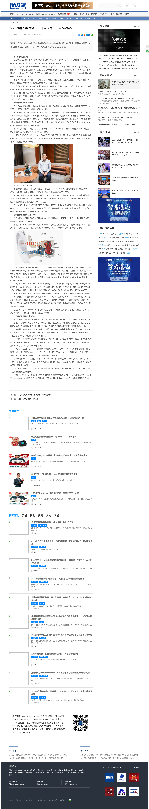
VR (109, 234)
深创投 (97, 758)
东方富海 (107, 755)
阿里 (103, 253)
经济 (107, 249)
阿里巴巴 (108, 253)
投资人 (132, 241)
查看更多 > (137, 767)
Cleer (17, 22)
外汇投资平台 (44, 657)
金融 (88, 14)
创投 (21, 14)
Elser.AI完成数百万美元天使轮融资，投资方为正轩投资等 (117, 62)
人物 (48, 515)
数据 (38, 14)
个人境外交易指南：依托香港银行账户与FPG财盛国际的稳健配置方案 (61, 635)
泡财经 (34, 755)
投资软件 (42, 697)
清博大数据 (52, 758)
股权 (111, 249)
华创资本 (121, 755)
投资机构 (44, 14)
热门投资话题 (107, 228)
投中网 (57, 755)
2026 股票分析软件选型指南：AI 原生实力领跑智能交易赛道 (57, 579)
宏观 (17, 14)
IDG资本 (114, 755)
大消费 (61, 18)
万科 (112, 234)
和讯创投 (12, 758)
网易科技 (24, 758)
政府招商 (62, 14)
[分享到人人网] (89, 35)
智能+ (34, 421)
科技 (82, 14)
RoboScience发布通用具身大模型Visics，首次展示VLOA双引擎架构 (120, 55)
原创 (24, 515)
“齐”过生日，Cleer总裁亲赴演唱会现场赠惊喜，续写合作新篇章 (59, 455)
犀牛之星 (27, 755)
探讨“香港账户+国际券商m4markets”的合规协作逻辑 (54, 654)
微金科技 (88, 18)
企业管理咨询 (42, 525)
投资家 (13, 22)
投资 (40, 515)
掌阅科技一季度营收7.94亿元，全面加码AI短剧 (114, 91)
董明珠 (120, 249)
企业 (117, 237)
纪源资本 (118, 758)
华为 (106, 241)
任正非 (112, 237)
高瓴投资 (91, 758)
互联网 (94, 14)
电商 (137, 245)
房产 (113, 14)
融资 (125, 249)
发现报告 (12, 755)
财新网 (18, 758)
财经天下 (60, 758)
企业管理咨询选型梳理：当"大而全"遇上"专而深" (52, 522)
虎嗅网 (31, 758)
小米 (117, 241)
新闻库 (119, 14)
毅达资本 (104, 758)
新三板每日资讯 (109, 245)
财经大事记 (106, 75)
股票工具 (42, 547)
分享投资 (92, 755)
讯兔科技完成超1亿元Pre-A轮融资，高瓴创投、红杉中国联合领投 (119, 68)
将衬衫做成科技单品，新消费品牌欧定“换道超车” (35, 395)
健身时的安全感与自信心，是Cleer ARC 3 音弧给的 (53, 437)
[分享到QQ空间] (82, 35)
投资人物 (52, 14)
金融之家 (37, 758)
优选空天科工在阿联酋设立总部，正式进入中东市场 (115, 117)
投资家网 (26, 18)
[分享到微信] (92, 35)
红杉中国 (135, 755)
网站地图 (63, 800)
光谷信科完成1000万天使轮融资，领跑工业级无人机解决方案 (118, 58)
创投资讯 (101, 241)
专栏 (56, 515)
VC (106, 234)
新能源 (48, 18)
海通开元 (83, 758)
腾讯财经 (63, 755)
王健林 (133, 245)
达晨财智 (125, 758)
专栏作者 (127, 234)
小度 (39, 421)
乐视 (132, 234)
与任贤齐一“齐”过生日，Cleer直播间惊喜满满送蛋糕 (54, 474)
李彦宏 (118, 245)
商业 (110, 241)
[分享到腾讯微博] (87, 35)
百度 (99, 249)
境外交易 (42, 638)
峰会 (81, 18)
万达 (116, 234)
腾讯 (115, 249)
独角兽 (127, 245)
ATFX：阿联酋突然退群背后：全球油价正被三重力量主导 (117, 99)
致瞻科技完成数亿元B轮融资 (28, 399)
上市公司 (33, 18)
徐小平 (122, 241)
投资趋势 (104, 26)
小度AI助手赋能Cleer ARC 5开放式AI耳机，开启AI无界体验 (57, 418)
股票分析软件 (44, 581)
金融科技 (54, 18)
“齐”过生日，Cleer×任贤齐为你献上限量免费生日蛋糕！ (56, 493)
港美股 (30, 14)
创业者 (132, 237)
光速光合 (132, 758)
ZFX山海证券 (43, 676)
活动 (75, 14)
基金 (114, 241)
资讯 (12, 14)
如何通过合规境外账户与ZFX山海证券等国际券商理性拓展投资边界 (60, 673)
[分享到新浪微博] (84, 35)
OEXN (41, 622)
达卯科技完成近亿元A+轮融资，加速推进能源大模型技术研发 (118, 65)
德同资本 (99, 755)
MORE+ (136, 26)
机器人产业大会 (97, 18)
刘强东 (122, 237)
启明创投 (111, 758)
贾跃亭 (130, 249)
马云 (117, 253)
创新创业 (41, 18)
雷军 (114, 253)
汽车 (107, 14)
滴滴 (122, 245)
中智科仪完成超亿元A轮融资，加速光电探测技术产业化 (116, 125)
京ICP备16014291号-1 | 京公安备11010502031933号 (41, 800)
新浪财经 (51, 755)
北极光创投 (84, 755)
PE (104, 234)
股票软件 (42, 566)
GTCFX (42, 603)
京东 (99, 237)
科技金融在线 (41, 755)
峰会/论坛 (105, 132)
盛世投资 (128, 755)
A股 (25, 14)
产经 (102, 14)
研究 (127, 14)
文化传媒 (68, 18)
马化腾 (122, 253)
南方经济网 (19, 755)
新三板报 (44, 758)
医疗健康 (75, 18)
